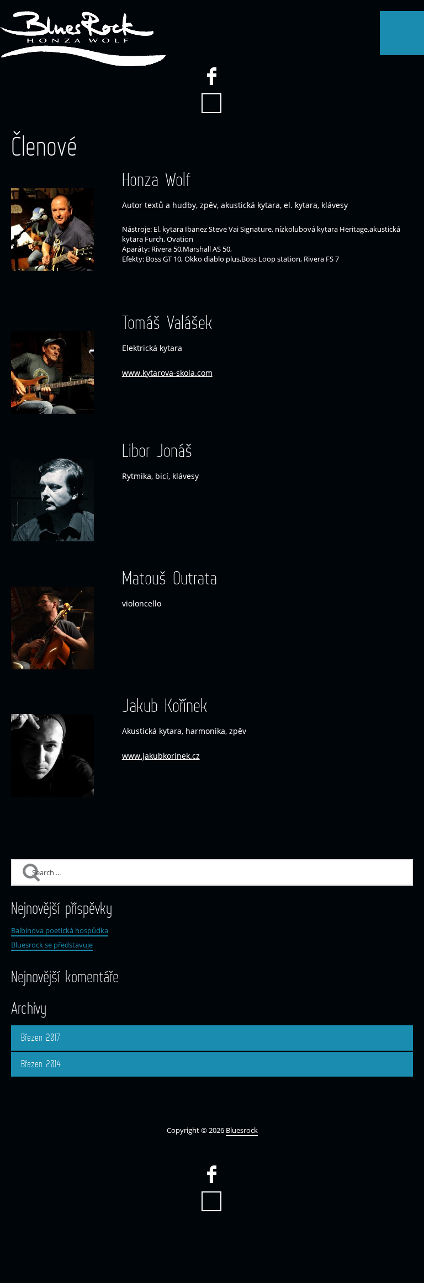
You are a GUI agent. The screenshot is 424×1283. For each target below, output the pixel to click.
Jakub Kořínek (165, 705)
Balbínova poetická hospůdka (59, 930)
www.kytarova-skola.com (167, 373)
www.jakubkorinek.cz (161, 755)
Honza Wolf (156, 179)
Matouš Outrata (169, 578)
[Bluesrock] (83, 38)
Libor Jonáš (157, 450)
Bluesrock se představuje (52, 945)
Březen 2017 (41, 1037)
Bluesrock (242, 1130)
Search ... (211, 103)
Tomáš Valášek (167, 322)
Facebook (211, 76)
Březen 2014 (41, 1064)
